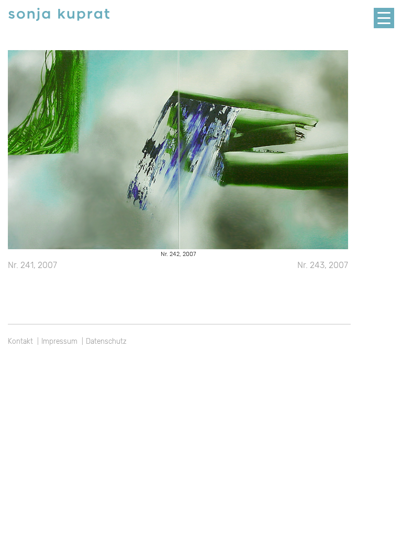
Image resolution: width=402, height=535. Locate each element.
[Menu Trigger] (384, 18)
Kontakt (20, 341)
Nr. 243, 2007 (322, 265)
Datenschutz (106, 341)
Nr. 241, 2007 (32, 265)
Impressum (59, 341)
